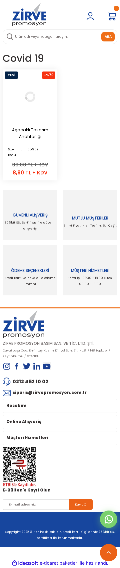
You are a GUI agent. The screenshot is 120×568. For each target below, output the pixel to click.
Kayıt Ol (81, 504)
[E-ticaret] (59, 563)
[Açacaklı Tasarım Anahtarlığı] (30, 96)
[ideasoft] (25, 563)
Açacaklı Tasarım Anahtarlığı (30, 133)
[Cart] (112, 16)
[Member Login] (90, 16)
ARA (108, 36)
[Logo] (29, 14)
